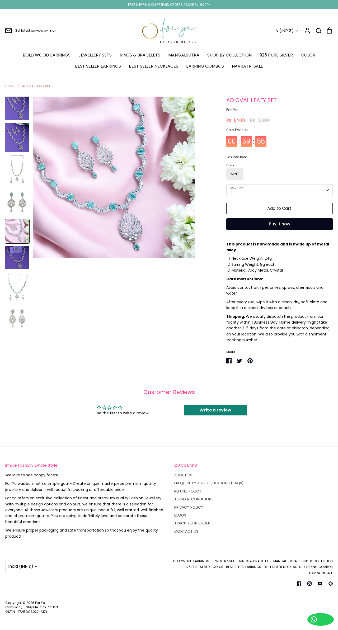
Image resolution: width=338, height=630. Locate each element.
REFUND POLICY (187, 491)
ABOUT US (183, 475)
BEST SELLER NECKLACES (153, 66)
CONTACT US (186, 531)
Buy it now (279, 224)
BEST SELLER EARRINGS (98, 66)
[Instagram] (309, 583)
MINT (235, 174)
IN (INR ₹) (284, 31)
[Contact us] (320, 619)
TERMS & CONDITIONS (194, 499)
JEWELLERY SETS (95, 55)
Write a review (215, 410)
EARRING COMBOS (205, 66)
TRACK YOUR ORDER (192, 523)
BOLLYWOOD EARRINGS (47, 55)
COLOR (308, 55)
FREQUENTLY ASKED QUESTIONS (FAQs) (209, 483)
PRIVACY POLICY (188, 507)
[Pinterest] (330, 583)
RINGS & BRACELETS (140, 55)
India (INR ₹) (20, 566)
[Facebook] (299, 583)
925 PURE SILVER (276, 55)
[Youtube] (320, 583)
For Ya (232, 109)
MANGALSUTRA (183, 55)
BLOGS (180, 515)
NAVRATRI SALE (247, 66)
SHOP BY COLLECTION (229, 55)
